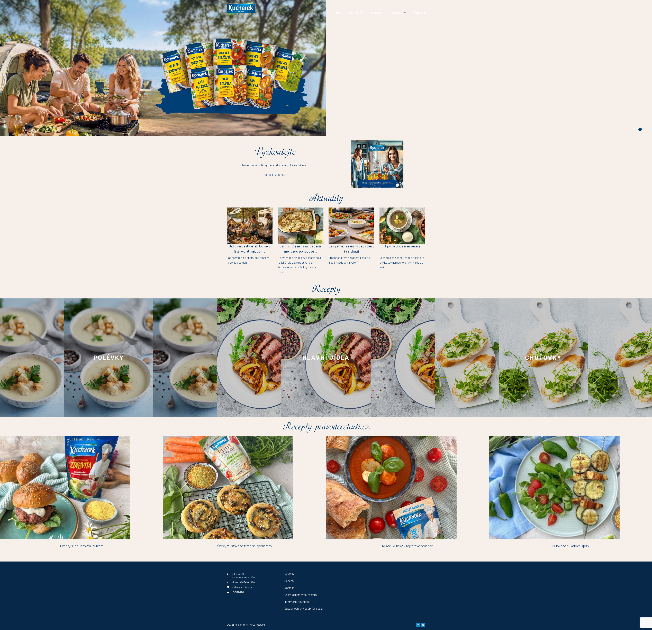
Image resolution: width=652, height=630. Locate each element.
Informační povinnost (297, 601)
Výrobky (375, 13)
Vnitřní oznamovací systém (300, 595)
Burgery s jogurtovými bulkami (81, 546)
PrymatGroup (238, 592)
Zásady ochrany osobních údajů (303, 608)
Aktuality (356, 13)
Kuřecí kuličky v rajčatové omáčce (407, 546)
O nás (337, 13)
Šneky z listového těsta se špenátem (244, 546)
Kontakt (419, 13)
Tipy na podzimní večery (402, 246)
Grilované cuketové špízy (570, 546)
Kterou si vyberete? (275, 174)
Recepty (397, 13)
